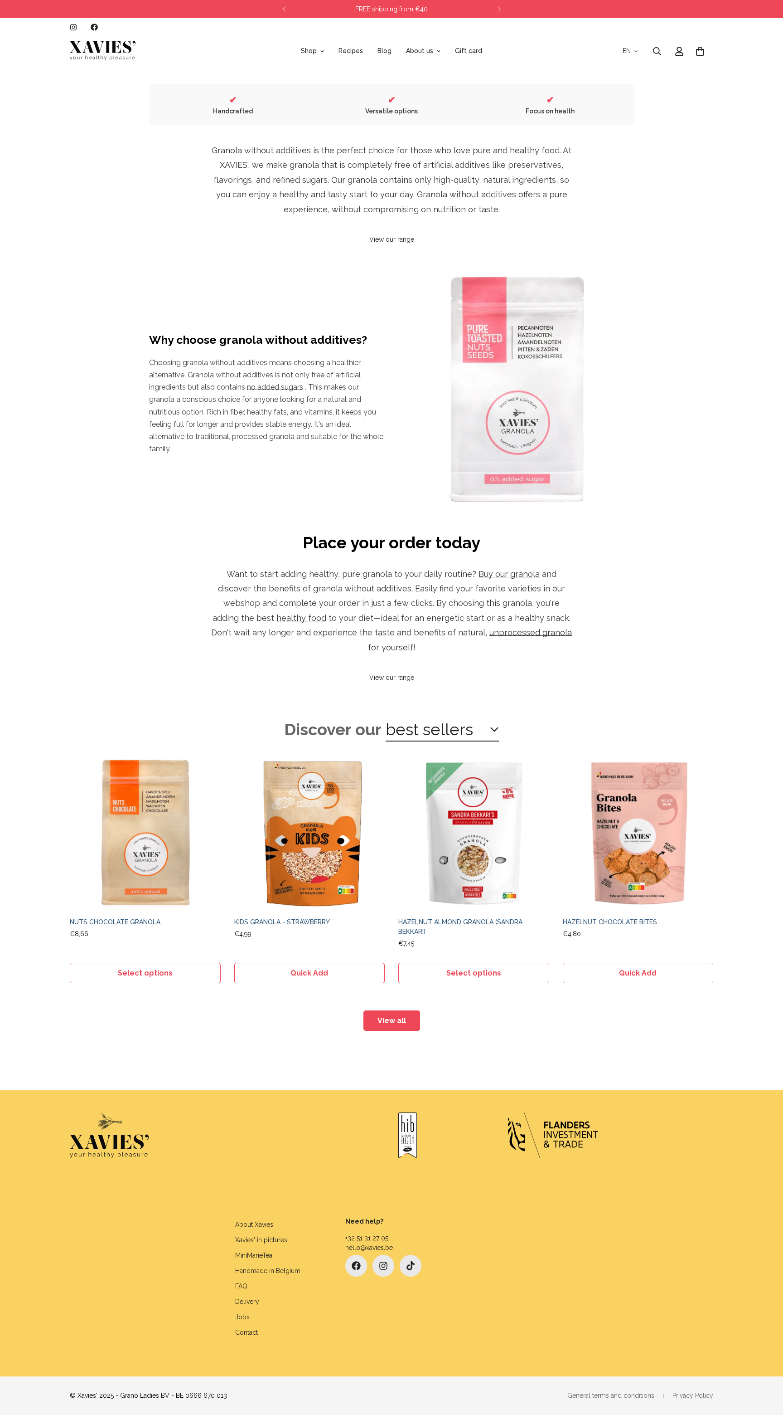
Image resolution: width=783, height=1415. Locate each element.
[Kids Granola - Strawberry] (309, 833)
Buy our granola (509, 574)
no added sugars (275, 387)
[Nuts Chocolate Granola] (145, 833)
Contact (246, 1332)
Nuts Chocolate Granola (115, 922)
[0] (700, 51)
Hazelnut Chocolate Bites (610, 922)
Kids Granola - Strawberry (282, 922)
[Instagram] (73, 27)
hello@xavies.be (369, 1247)
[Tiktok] (410, 1266)
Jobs (242, 1317)
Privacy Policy (692, 1395)
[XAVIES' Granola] (102, 51)
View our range (391, 239)
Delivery (247, 1301)
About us (419, 50)
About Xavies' (255, 1224)
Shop (309, 50)
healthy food (301, 618)
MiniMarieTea (253, 1255)
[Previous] (284, 9)
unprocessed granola (530, 632)
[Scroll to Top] (765, 1365)
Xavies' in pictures (261, 1240)
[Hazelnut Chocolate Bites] (638, 833)
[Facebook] (94, 27)
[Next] (499, 9)
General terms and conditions (610, 1395)
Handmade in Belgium (267, 1270)
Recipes (350, 50)
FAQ (241, 1286)
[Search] (657, 51)
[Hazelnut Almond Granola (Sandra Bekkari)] (473, 833)
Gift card (468, 50)
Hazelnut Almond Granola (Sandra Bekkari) (460, 926)
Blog (384, 50)
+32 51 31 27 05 (366, 1238)
